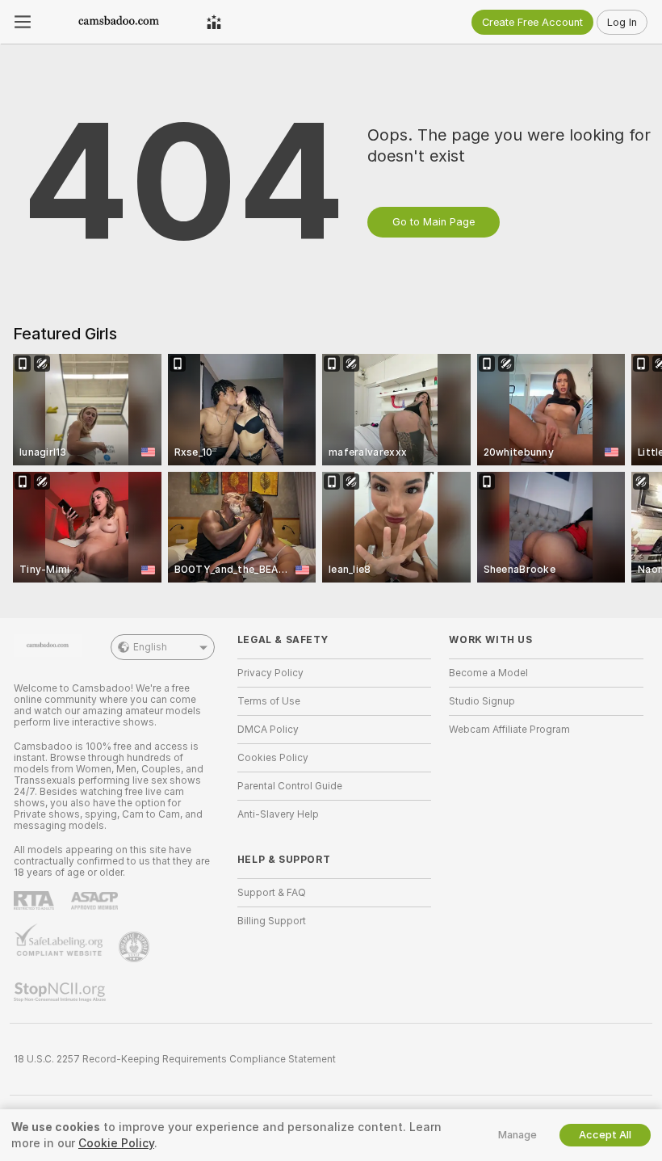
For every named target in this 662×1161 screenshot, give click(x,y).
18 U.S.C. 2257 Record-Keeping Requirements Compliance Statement (175, 1059)
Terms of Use (268, 701)
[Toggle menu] (22, 22)
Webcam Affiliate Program (509, 729)
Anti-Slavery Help (278, 814)
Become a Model (488, 673)
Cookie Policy (116, 1143)
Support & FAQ (271, 892)
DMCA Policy (268, 729)
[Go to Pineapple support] (136, 947)
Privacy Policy (270, 673)
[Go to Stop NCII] (61, 992)
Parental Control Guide (289, 786)
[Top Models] (214, 22)
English (150, 647)
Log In (622, 22)
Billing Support (271, 921)
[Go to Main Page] (118, 22)
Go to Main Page (433, 222)
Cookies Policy (272, 757)
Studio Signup (482, 701)
